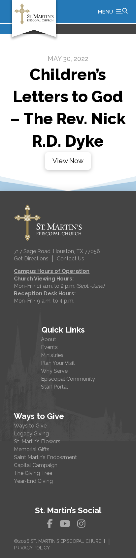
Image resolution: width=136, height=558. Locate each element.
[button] (112, 11)
